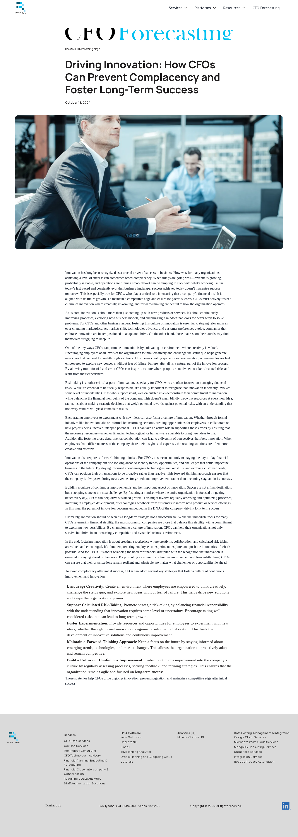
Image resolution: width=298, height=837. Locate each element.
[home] (21, 8)
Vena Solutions (131, 737)
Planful (125, 747)
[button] (178, 7)
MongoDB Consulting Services (255, 747)
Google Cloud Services (250, 737)
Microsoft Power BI (190, 737)
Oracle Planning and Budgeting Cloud (146, 757)
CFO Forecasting (266, 7)
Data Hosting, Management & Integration (261, 733)
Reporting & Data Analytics (82, 778)
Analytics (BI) (186, 733)
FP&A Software (131, 733)
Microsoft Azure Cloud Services (256, 742)
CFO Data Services (77, 741)
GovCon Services (76, 746)
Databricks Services (248, 752)
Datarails (127, 761)
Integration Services (248, 757)
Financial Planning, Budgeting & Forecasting (85, 762)
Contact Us (53, 805)
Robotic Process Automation (254, 761)
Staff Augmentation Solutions (84, 783)
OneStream (129, 742)
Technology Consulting (80, 751)
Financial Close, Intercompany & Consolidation (86, 771)
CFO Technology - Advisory (82, 755)
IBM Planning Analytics (136, 752)
